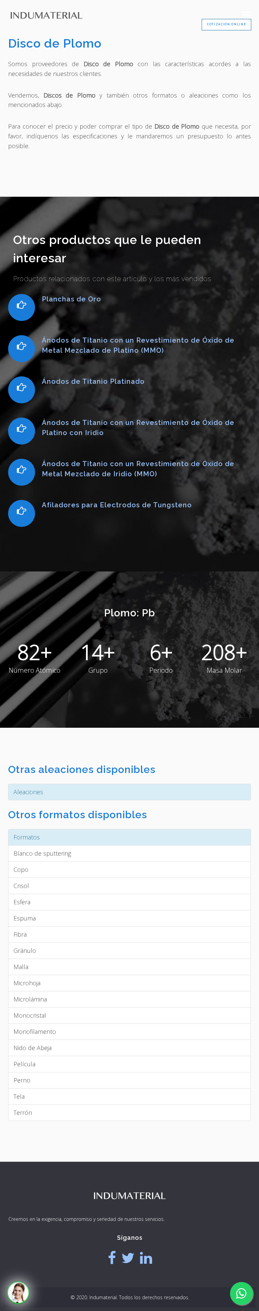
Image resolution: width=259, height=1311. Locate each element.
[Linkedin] (146, 1258)
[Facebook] (112, 1258)
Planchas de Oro (71, 299)
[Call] (18, 1292)
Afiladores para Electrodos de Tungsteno (117, 505)
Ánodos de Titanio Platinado (93, 381)
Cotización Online (226, 24)
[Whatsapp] (241, 1293)
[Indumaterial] (130, 1208)
